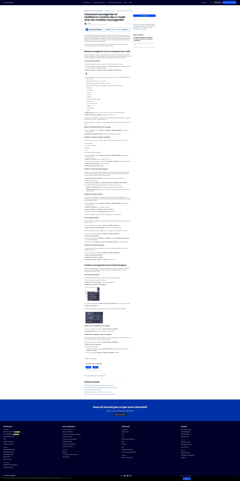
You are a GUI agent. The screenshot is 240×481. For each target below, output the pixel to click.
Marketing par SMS (8, 454)
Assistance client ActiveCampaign (93, 10)
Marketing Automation (9, 436)
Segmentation (6, 457)
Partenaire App (184, 436)
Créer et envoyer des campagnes (125, 10)
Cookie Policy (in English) (67, 478)
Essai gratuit (144, 15)
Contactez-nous (102, 375)
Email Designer (93, 358)
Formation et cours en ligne (69, 439)
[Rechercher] (211, 2)
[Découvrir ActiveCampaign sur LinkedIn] (127, 476)
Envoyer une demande (120, 414)
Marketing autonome (8, 431)
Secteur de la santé (67, 436)
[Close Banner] (234, 478)
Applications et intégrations (10, 465)
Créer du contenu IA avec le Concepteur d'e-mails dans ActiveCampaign (100, 387)
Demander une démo (186, 444)
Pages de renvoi (7, 459)
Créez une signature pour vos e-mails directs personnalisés (97, 392)
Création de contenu (8, 441)
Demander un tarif (185, 442)
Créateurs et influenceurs (69, 444)
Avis (123, 434)
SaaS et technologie (67, 431)
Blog (123, 441)
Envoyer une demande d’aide (129, 452)
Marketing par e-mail (109, 10)
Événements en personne (128, 439)
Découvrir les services (127, 457)
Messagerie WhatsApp (9, 449)
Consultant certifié (8, 467)
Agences (65, 452)
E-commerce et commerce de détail (72, 434)
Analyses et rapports (8, 444)
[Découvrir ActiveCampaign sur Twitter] (122, 476)
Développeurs (66, 457)
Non (95, 367)
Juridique (183, 457)
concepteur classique (108, 45)
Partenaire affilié (185, 434)
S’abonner (127, 23)
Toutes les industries (68, 446)
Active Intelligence (8, 434)
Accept (186, 478)
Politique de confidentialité (187, 455)
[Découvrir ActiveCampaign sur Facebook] (125, 476)
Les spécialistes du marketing (70, 454)
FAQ (123, 436)
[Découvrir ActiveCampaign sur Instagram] (130, 476)
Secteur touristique (67, 441)
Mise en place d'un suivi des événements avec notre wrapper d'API (99, 394)
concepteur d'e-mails (121, 44)
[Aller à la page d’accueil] (8, 2)
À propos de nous (185, 452)
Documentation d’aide (127, 449)
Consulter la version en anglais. (140, 29)
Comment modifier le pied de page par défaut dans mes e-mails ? (99, 385)
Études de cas (125, 431)
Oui (88, 367)
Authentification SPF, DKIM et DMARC (92, 389)
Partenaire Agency (185, 431)
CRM (4, 439)
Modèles (124, 444)
